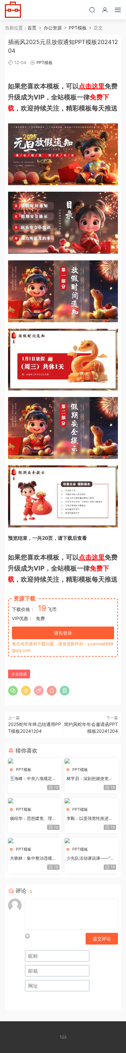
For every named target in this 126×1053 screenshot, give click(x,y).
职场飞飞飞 (13, 9)
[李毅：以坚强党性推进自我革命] (91, 800)
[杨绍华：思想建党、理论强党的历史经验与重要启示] (34, 800)
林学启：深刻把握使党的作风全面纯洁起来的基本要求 (90, 779)
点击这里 (92, 86)
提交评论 (102, 938)
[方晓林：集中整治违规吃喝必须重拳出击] (34, 840)
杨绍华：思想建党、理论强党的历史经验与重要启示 (33, 818)
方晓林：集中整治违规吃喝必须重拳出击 (33, 858)
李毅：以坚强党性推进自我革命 (90, 818)
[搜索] (92, 10)
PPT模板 (45, 62)
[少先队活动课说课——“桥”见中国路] (91, 840)
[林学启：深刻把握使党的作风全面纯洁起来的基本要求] (91, 761)
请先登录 (63, 633)
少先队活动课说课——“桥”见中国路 (91, 858)
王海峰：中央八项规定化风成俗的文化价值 (33, 779)
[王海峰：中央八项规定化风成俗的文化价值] (34, 761)
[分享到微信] (13, 691)
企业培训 (19, 674)
